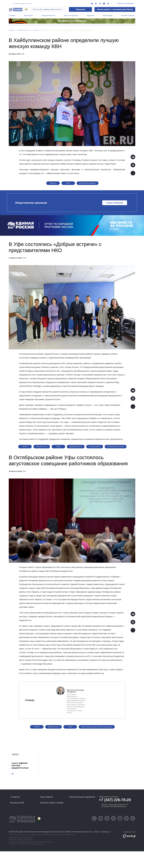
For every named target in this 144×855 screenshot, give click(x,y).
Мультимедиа (107, 15)
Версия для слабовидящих (125, 3)
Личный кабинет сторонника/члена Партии (115, 9)
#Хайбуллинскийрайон (87, 183)
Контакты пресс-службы (52, 803)
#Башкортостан (41, 446)
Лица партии (28, 15)
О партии (12, 15)
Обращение (80, 9)
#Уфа (58, 446)
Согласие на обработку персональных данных (26, 844)
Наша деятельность (48, 15)
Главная (11, 30)
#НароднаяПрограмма (115, 446)
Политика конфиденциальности (21, 839)
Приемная (90, 15)
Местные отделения (71, 15)
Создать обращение (114, 203)
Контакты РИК (17, 803)
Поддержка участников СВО (72, 21)
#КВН (68, 183)
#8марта (53, 183)
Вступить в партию (127, 15)
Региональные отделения (82, 797)
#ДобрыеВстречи (75, 446)
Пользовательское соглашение (20, 837)
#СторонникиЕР (94, 446)
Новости (36, 30)
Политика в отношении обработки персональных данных (30, 842)
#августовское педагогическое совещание (96, 727)
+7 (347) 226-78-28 (115, 800)
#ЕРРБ (25, 446)
